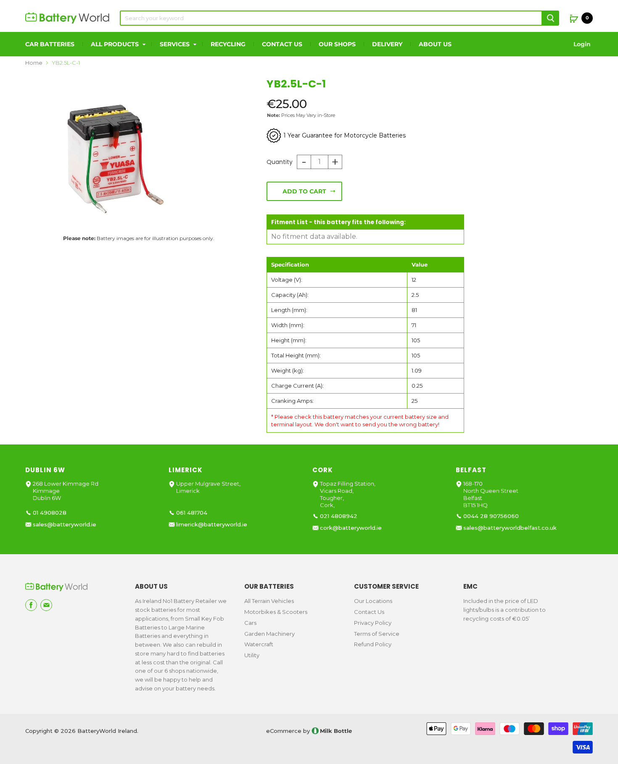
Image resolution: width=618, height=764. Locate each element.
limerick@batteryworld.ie (211, 524)
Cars (250, 622)
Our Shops (337, 44)
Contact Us (282, 44)
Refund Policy (372, 644)
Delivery (387, 44)
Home (33, 63)
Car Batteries (49, 44)
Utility (251, 655)
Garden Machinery (269, 633)
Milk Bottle (336, 730)
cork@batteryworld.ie (351, 528)
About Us (435, 44)
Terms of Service (376, 633)
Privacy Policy (372, 622)
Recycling (228, 44)
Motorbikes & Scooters (275, 611)
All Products (115, 44)
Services (175, 44)
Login (582, 44)
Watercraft (258, 644)
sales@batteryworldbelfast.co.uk (510, 528)
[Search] (550, 18)
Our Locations (373, 600)
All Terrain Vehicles (269, 600)
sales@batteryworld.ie (64, 524)
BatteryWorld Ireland (107, 730)
